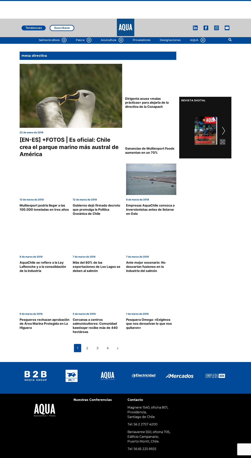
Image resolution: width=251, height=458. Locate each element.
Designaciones (170, 40)
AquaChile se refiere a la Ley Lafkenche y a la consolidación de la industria (43, 267)
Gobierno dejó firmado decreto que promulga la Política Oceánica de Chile (96, 209)
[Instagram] (216, 28)
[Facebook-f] (206, 28)
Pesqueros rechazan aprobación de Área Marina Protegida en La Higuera (44, 324)
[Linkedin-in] (195, 28)
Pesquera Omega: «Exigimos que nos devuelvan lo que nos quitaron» (149, 324)
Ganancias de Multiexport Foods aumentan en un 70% (149, 150)
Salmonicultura (49, 40)
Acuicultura (108, 40)
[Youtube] (227, 28)
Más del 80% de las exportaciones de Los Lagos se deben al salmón (96, 267)
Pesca (80, 40)
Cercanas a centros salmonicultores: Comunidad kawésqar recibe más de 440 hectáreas (95, 326)
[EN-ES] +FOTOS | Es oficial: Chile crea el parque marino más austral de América (69, 146)
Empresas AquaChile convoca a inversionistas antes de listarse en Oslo (150, 209)
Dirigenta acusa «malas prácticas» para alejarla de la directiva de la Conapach (147, 103)
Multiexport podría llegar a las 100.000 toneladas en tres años (44, 207)
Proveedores (142, 40)
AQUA (194, 40)
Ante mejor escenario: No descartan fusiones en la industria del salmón (146, 267)
